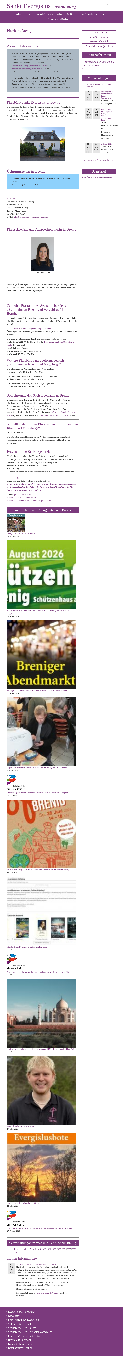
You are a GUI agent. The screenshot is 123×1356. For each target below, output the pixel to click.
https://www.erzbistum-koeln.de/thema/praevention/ (29, 500)
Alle (14, 1249)
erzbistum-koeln (39, 68)
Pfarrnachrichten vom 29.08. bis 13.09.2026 (98, 63)
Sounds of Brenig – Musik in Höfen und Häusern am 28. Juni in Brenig (38, 870)
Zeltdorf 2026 (106, 144)
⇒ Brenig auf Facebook (18, 1339)
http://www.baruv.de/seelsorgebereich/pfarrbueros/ (29, 328)
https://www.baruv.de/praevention (21, 497)
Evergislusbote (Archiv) (99, 46)
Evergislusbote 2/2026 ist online (21, 533)
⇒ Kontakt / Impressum (18, 1343)
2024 (64, 1249)
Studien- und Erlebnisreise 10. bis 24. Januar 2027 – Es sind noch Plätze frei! (41, 1049)
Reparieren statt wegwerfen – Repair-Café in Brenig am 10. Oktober (37, 767)
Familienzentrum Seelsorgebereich (99, 39)
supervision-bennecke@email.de (47, 1293)
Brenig (102, 14)
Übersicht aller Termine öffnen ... (98, 160)
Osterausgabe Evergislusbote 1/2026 (23, 1203)
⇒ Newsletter (12, 1315)
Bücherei (60, 14)
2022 (54, 1249)
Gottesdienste (99, 32)
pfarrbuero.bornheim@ (22, 68)
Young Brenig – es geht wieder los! (22, 1126)
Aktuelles (17, 14)
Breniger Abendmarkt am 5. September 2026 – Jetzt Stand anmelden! (37, 690)
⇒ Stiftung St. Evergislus (19, 1323)
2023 (59, 1249)
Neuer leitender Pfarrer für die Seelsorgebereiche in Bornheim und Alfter (39, 972)
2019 (39, 1249)
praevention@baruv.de (17, 478)
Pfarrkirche (71, 14)
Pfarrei (29, 14)
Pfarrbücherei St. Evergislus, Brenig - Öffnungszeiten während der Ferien (107, 114)
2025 (69, 1249)
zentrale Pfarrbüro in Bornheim (54, 415)
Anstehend (21, 1249)
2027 (15, 1252)
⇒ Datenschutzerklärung (19, 1347)
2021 (49, 1249)
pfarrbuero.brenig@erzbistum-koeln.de (30, 65)
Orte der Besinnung (89, 14)
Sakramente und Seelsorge (59, 19)
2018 (33, 1249)
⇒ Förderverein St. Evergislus (22, 1319)
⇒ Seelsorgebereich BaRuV (20, 1327)
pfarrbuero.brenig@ (60, 412)
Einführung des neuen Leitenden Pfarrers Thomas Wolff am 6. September (39, 792)
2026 (74, 1249)
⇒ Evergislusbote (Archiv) (20, 1311)
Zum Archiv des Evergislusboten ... (97, 177)
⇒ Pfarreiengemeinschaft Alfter (22, 1335)
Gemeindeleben (44, 14)
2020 (44, 1249)
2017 (28, 1249)
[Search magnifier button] (107, 5)
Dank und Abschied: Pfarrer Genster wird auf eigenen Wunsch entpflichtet (39, 1228)
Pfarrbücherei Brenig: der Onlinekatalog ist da (27, 947)
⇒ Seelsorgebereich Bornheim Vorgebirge (28, 1331)
